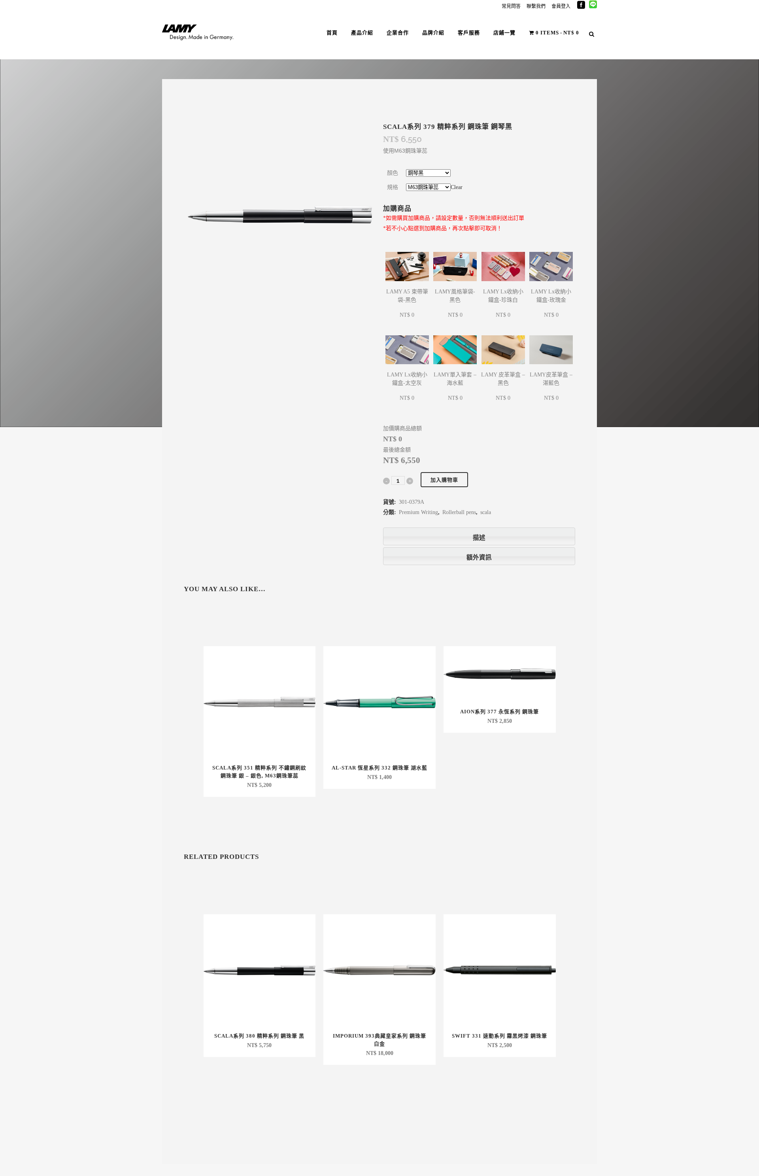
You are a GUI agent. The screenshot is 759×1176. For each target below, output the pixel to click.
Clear (457, 187)
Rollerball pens (459, 512)
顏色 (392, 173)
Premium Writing (418, 512)
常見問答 (511, 6)
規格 (392, 187)
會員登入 (560, 6)
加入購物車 (444, 480)
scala (485, 512)
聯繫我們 (536, 6)
